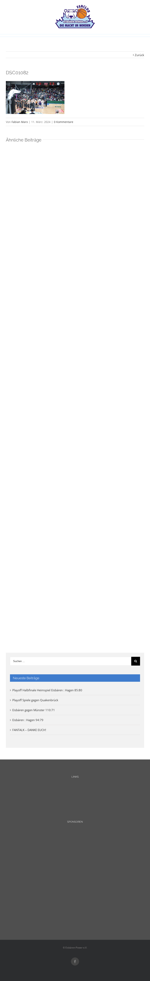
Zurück (139, 55)
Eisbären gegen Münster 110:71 (33, 710)
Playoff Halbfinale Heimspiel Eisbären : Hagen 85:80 (47, 690)
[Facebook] (75, 961)
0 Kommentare (63, 122)
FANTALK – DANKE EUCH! (29, 730)
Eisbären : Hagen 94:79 (27, 720)
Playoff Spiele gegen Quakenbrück (35, 700)
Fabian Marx (20, 122)
